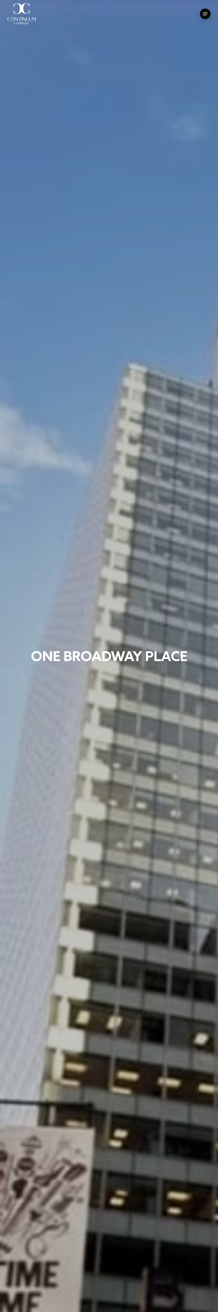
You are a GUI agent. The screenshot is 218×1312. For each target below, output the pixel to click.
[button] (205, 14)
